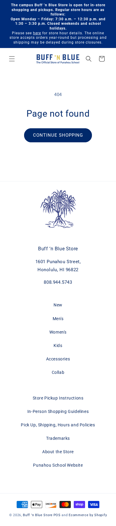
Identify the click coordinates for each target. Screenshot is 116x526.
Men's (58, 318)
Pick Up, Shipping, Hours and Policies (58, 424)
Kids (58, 345)
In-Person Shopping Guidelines (58, 411)
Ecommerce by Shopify (88, 515)
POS (57, 515)
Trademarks (58, 438)
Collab (58, 372)
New (58, 305)
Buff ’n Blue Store (38, 515)
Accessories (58, 359)
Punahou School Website (58, 465)
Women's (58, 332)
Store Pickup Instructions (58, 398)
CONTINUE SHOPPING (58, 135)
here (37, 33)
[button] (11, 58)
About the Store (58, 451)
